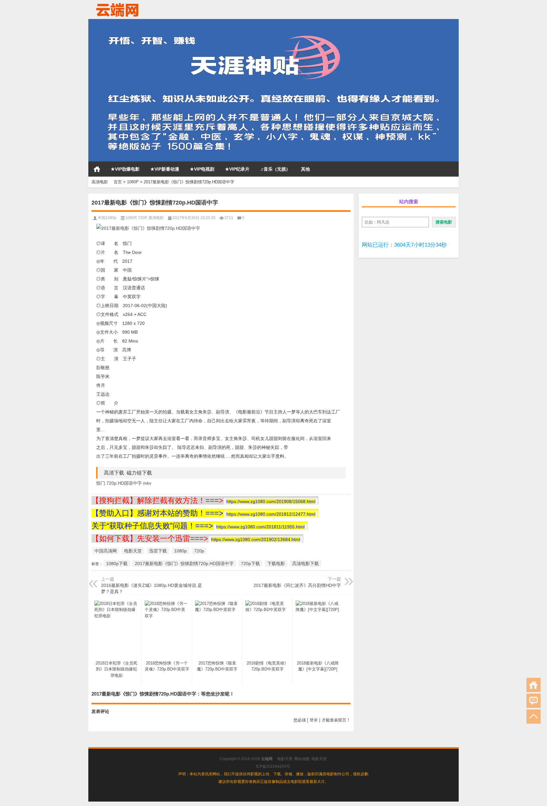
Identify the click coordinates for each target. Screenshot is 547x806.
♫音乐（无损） (275, 169)
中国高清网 (106, 550)
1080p (180, 550)
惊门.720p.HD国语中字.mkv (123, 483)
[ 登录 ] (314, 720)
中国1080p (107, 218)
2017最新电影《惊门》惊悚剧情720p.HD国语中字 (184, 563)
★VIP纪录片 (237, 169)
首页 (96, 169)
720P (142, 218)
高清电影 (156, 218)
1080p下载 (117, 563)
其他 (305, 169)
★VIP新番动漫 (164, 169)
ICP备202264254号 (273, 766)
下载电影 (276, 563)
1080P (133, 181)
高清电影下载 (305, 563)
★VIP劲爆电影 (125, 169)
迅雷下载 (158, 550)
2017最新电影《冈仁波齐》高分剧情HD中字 (297, 585)
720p (199, 550)
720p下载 (250, 563)
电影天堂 (133, 550)
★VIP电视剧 (202, 169)
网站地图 (302, 759)
